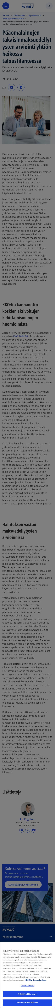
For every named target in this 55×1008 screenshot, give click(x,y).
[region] (27, 975)
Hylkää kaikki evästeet (27, 994)
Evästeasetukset (27, 986)
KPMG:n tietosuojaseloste (35, 980)
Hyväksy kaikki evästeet (27, 1002)
